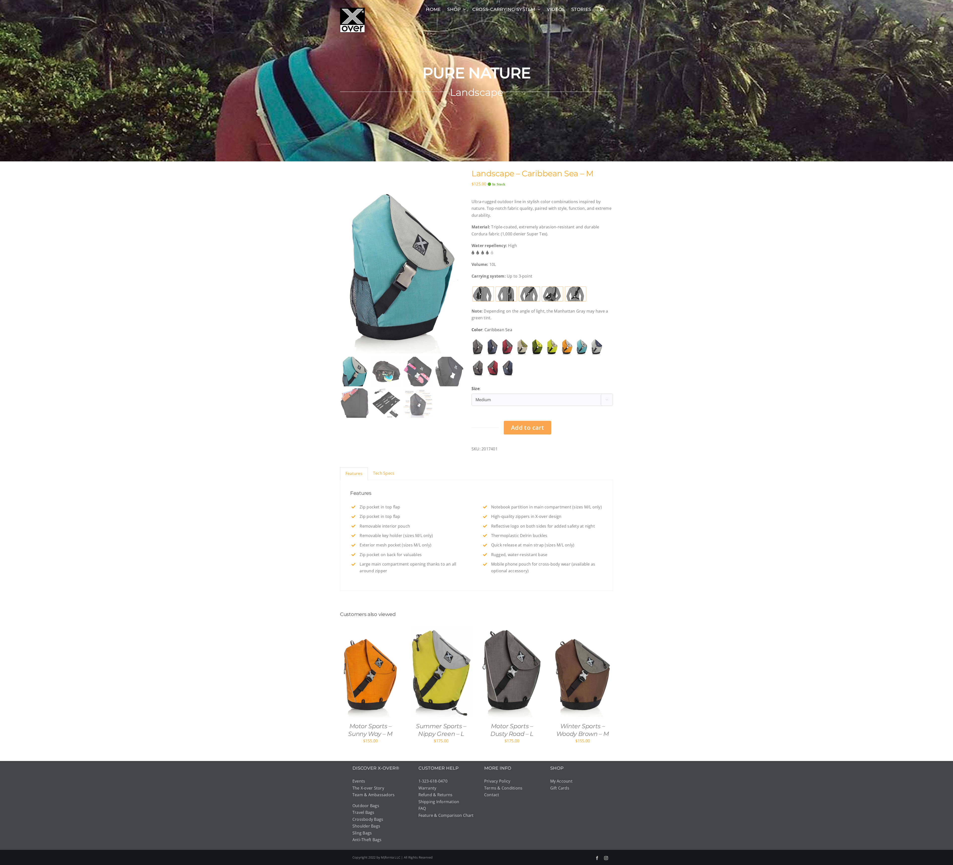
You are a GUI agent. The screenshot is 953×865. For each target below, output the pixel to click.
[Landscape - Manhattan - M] (478, 346)
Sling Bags (362, 833)
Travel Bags (363, 812)
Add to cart (527, 427)
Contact (491, 794)
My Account (561, 781)
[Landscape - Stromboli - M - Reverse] (492, 367)
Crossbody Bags (367, 819)
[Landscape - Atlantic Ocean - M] (492, 346)
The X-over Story (368, 788)
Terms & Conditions (503, 788)
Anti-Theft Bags (367, 839)
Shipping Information (438, 801)
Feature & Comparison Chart (446, 815)
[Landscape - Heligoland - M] (597, 346)
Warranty (427, 788)
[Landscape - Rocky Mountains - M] (522, 346)
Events (358, 781)
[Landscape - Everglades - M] (552, 346)
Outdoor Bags (365, 805)
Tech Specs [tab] (383, 473)
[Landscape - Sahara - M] (567, 346)
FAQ (422, 808)
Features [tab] (353, 473)
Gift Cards (559, 788)
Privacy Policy (497, 781)
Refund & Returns (435, 794)
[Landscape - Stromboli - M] (507, 346)
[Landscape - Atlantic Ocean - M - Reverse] (507, 367)
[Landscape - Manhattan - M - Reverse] (478, 367)
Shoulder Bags (366, 826)
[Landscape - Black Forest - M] (537, 346)
